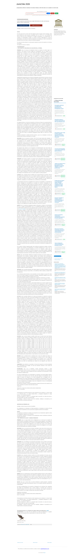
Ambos (57, 13)
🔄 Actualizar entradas (58, 256)
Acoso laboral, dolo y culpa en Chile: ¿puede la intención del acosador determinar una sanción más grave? (60, 135)
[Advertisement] (34, 534)
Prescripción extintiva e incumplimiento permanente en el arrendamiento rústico (59, 107)
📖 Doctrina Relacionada (36, 25)
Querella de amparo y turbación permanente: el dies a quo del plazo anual (60, 120)
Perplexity (52, 13)
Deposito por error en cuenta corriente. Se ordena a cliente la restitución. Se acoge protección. (60, 290)
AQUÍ (47, 510)
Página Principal (35, 542)
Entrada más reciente (20, 542)
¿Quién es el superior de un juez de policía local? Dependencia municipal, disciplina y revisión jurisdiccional (60, 165)
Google (48, 13)
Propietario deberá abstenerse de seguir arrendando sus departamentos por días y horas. (60, 278)
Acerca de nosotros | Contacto (59, 258)
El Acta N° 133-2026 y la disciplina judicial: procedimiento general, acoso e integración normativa (59, 200)
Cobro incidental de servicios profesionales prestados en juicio (59, 244)
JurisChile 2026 (23, 4)
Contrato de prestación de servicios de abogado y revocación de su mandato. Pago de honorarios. (60, 284)
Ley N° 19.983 (22, 209)
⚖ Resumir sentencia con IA (23, 25)
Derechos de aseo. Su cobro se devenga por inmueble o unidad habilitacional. (60, 272)
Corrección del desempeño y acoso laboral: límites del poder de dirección (60, 150)
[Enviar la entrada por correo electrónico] (31, 524)
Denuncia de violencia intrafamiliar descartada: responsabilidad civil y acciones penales (60, 230)
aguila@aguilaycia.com (45, 548)
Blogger (44, 552)
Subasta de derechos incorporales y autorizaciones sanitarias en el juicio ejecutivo (60, 216)
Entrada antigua (49, 542)
